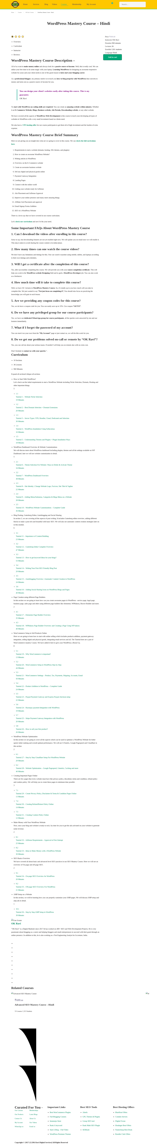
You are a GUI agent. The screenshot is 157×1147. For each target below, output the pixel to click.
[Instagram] (13, 938)
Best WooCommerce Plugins (60, 1112)
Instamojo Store (55, 1121)
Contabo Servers (121, 1117)
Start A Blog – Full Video (59, 1130)
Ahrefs (85, 1112)
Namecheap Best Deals (123, 1130)
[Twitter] (12, 938)
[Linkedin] (15, 938)
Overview (17, 42)
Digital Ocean (120, 1121)
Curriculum (18, 46)
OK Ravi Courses (30, 12)
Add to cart (112, 57)
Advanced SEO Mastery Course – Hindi (34, 1004)
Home (12, 12)
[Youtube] (17, 938)
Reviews (17, 55)
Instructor (17, 50)
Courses (20, 12)
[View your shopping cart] (111, 4)
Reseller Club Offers (122, 1134)
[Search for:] (132, 4)
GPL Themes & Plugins (91, 1117)
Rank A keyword (56, 1125)
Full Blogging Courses (58, 1117)
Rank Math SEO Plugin (91, 1125)
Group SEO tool (88, 1121)
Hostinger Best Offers (123, 1125)
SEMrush (86, 1130)
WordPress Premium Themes (60, 1134)
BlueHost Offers (121, 1112)
